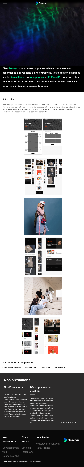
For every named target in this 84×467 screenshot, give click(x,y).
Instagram (27, 451)
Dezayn (25, 461)
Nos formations (10, 456)
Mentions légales (35, 461)
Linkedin (26, 447)
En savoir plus (69, 423)
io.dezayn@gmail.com (48, 443)
